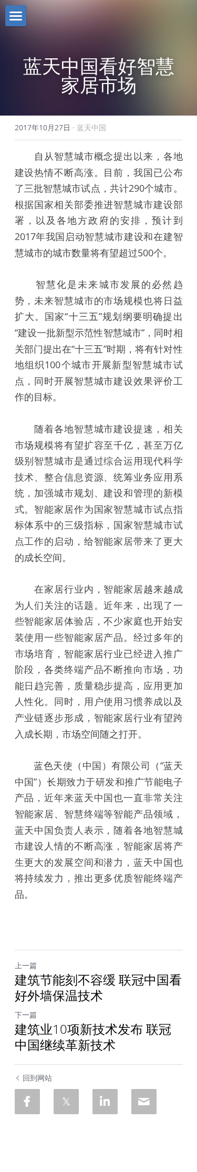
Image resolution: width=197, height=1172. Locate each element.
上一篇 (26, 965)
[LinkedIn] (105, 1101)
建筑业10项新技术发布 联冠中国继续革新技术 (93, 1037)
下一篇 (26, 1015)
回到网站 (37, 1078)
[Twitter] (66, 1101)
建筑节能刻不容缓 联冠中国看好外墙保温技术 (98, 987)
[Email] (144, 1101)
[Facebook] (27, 1101)
